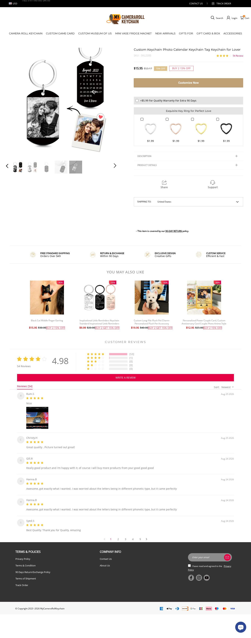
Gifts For (186, 33)
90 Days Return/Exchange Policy (32, 567)
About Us (105, 561)
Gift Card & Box (208, 33)
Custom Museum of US (95, 33)
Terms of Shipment (25, 574)
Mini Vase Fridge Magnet (133, 33)
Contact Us (106, 554)
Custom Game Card (60, 33)
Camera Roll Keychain (25, 33)
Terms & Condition (25, 561)
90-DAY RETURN (173, 231)
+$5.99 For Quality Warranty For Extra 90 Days (168, 100)
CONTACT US (196, 3)
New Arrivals (165, 33)
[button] (14, 102)
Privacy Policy (22, 554)
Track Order (223, 3)
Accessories (232, 33)
